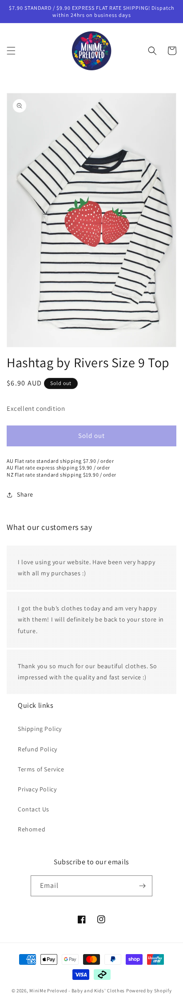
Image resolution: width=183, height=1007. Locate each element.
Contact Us (33, 809)
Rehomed (31, 829)
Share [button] (25, 494)
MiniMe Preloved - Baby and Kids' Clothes (77, 990)
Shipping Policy (40, 729)
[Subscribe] (142, 885)
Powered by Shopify (149, 990)
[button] (11, 50)
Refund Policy (37, 749)
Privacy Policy (37, 789)
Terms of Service (41, 769)
